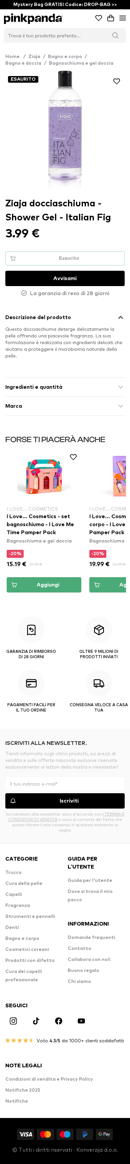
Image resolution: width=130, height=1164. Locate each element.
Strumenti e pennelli (30, 916)
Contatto (79, 948)
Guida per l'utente (90, 880)
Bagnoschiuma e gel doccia (81, 63)
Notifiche (16, 1101)
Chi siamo (79, 981)
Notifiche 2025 (22, 1090)
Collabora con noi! (89, 959)
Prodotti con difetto (30, 960)
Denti (12, 927)
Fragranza (17, 905)
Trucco (13, 872)
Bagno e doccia (23, 63)
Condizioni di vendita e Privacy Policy (49, 1079)
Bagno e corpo (65, 56)
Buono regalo (83, 970)
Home (15, 56)
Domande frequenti (91, 937)
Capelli (13, 894)
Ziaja (34, 56)
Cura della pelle (23, 883)
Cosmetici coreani (27, 949)
